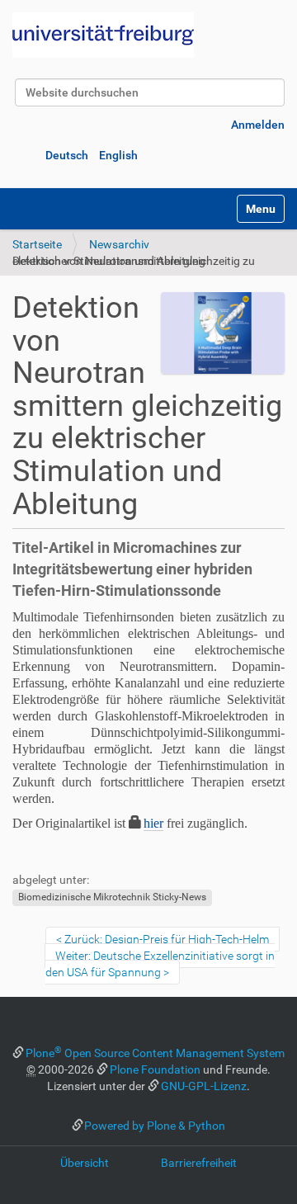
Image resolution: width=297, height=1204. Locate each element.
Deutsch (66, 155)
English (118, 155)
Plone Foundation (155, 1069)
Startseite (37, 244)
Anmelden (258, 124)
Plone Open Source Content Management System (155, 1053)
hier (153, 823)
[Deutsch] (103, 35)
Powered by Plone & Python (154, 1125)
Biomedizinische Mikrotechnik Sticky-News (112, 897)
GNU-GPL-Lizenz (204, 1086)
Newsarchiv (119, 244)
